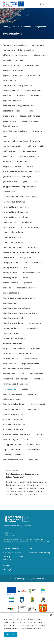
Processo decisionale (12, 343)
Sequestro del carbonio (13, 404)
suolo (26, 439)
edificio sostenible (35, 146)
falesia (30, 166)
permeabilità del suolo (27, 287)
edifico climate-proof (31, 151)
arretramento (9, 80)
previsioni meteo (11, 333)
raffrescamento (31, 358)
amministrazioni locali (13, 60)
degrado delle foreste (30, 116)
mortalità (28, 267)
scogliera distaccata (12, 394)
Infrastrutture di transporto (16, 207)
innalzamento (9, 222)
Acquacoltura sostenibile (14, 45)
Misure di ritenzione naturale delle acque (22, 252)
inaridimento (9, 191)
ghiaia (26, 181)
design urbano (9, 121)
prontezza (35, 348)
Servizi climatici (38, 404)
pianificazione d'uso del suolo (16, 308)
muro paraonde (10, 272)
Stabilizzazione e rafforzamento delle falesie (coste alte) (24, 475)
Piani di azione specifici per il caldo (19, 298)
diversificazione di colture (15, 131)
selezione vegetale (11, 399)
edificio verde (9, 151)
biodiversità (36, 95)
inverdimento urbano (30, 227)
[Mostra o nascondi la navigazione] (48, 4)
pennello (7, 287)
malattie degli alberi (12, 247)
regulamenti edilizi (30, 363)
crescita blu (8, 116)
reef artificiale (9, 363)
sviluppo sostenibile (12, 444)
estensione (22, 161)
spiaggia (40, 434)
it (41, 4)
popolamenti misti (11, 328)
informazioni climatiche (14, 201)
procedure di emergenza (14, 338)
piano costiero (35, 323)
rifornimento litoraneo (13, 373)
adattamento (38, 45)
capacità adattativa (12, 100)
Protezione (8, 353)
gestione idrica (10, 181)
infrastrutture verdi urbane (15, 217)
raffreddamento (10, 358)
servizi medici (33, 409)
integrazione (9, 227)
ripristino (38, 378)
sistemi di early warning (14, 424)
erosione (7, 161)
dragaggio (37, 131)
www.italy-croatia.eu (12, 552)
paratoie (28, 282)
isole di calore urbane (13, 242)
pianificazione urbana (13, 323)
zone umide (34, 459)
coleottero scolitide (12, 110)
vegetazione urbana (12, 449)
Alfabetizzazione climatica (15, 55)
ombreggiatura (10, 277)
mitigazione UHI (10, 262)
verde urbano (34, 449)
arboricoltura (34, 75)
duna (5, 136)
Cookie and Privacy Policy (39, 552)
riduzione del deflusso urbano (16, 368)
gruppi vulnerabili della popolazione (19, 186)
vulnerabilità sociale (12, 454)
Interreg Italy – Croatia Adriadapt (13, 558)
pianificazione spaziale (13, 318)
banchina (7, 95)
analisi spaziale (32, 65)
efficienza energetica (29, 156)
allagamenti (39, 55)
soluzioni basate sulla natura (16, 434)
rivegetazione (9, 389)
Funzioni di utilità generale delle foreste (21, 171)
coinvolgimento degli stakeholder (18, 105)
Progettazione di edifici (14, 348)
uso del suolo (33, 444)
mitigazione (25, 257)
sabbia (25, 389)
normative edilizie (31, 272)
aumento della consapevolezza (17, 85)
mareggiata (33, 247)
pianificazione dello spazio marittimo (20, 313)
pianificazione (9, 303)
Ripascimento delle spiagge (15, 378)
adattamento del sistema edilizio (18, 50)
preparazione (32, 328)
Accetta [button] (10, 634)
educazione (8, 156)
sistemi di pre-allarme (13, 429)
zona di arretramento (13, 459)
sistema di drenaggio (13, 419)
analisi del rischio (11, 65)
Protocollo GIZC (26, 353)
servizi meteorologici (13, 414)
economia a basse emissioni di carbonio (21, 141)
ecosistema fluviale (12, 146)
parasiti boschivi (10, 282)
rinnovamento (36, 373)
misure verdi (8, 257)
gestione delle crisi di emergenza (18, 176)
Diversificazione (10, 126)
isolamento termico (12, 237)
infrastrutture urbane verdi (15, 212)
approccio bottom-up (13, 70)
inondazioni (27, 222)
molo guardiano (10, 267)
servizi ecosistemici (12, 409)
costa (30, 110)
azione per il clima (33, 90)
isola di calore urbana (13, 232)
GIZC (37, 181)
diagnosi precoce (30, 121)
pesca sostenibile (11, 292)
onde (25, 277)
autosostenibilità (11, 90)
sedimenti (32, 394)
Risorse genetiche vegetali (15, 384)
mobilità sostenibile (33, 262)
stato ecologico (10, 439)
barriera (21, 95)
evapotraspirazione (12, 166)
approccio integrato (12, 75)
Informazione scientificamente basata (20, 196)
